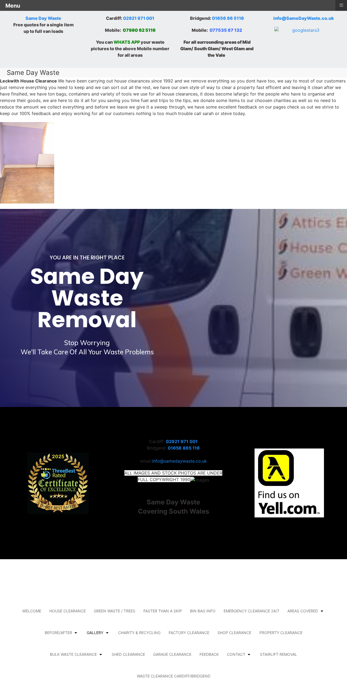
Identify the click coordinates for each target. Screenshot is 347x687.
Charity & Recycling (139, 632)
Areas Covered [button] (302, 611)
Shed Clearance (128, 654)
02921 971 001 (138, 18)
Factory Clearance (189, 632)
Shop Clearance (234, 632)
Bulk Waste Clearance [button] (73, 654)
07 (126, 30)
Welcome (31, 611)
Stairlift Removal (278, 654)
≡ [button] (341, 5)
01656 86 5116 (228, 18)
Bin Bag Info (203, 611)
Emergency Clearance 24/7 (251, 611)
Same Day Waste (43, 18)
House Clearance (67, 611)
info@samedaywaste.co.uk (179, 461)
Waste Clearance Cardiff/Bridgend (173, 676)
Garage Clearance (172, 654)
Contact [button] (236, 654)
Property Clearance (281, 632)
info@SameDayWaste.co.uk (303, 18)
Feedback (209, 654)
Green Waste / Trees (114, 611)
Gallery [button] (95, 632)
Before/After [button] (58, 632)
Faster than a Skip (162, 611)
